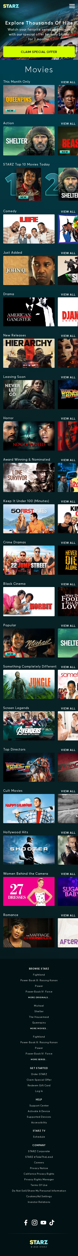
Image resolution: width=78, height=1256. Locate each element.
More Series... (39, 1059)
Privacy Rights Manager (39, 1179)
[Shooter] (29, 850)
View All (68, 82)
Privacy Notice (39, 1168)
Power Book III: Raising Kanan (39, 980)
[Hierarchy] (29, 353)
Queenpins (39, 1022)
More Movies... (39, 1028)
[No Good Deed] (29, 436)
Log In (39, 1091)
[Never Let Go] (29, 394)
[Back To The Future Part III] (29, 767)
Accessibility (39, 1122)
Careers (39, 1162)
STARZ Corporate (39, 1151)
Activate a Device (39, 1111)
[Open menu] (72, 6)
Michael (39, 1005)
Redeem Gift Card (39, 1085)
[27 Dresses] (29, 891)
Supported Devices (39, 1116)
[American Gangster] (29, 312)
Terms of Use (39, 1185)
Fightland (39, 974)
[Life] (29, 229)
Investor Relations (39, 1201)
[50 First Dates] (29, 518)
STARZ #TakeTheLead (39, 1156)
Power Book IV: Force (39, 991)
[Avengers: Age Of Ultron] (29, 725)
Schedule (39, 1136)
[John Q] (29, 270)
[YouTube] (43, 1222)
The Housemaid (39, 1016)
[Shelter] (29, 141)
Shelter (39, 1011)
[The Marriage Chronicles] (29, 932)
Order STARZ (39, 1074)
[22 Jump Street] (29, 560)
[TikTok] (52, 1222)
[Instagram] (34, 1222)
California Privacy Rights (39, 1173)
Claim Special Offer (39, 1079)
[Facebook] (26, 1222)
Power (39, 985)
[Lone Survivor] (29, 477)
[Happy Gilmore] (29, 808)
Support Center (39, 1105)
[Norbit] (29, 601)
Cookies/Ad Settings (39, 1196)
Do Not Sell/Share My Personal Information (39, 1190)
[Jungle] (29, 684)
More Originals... (39, 997)
